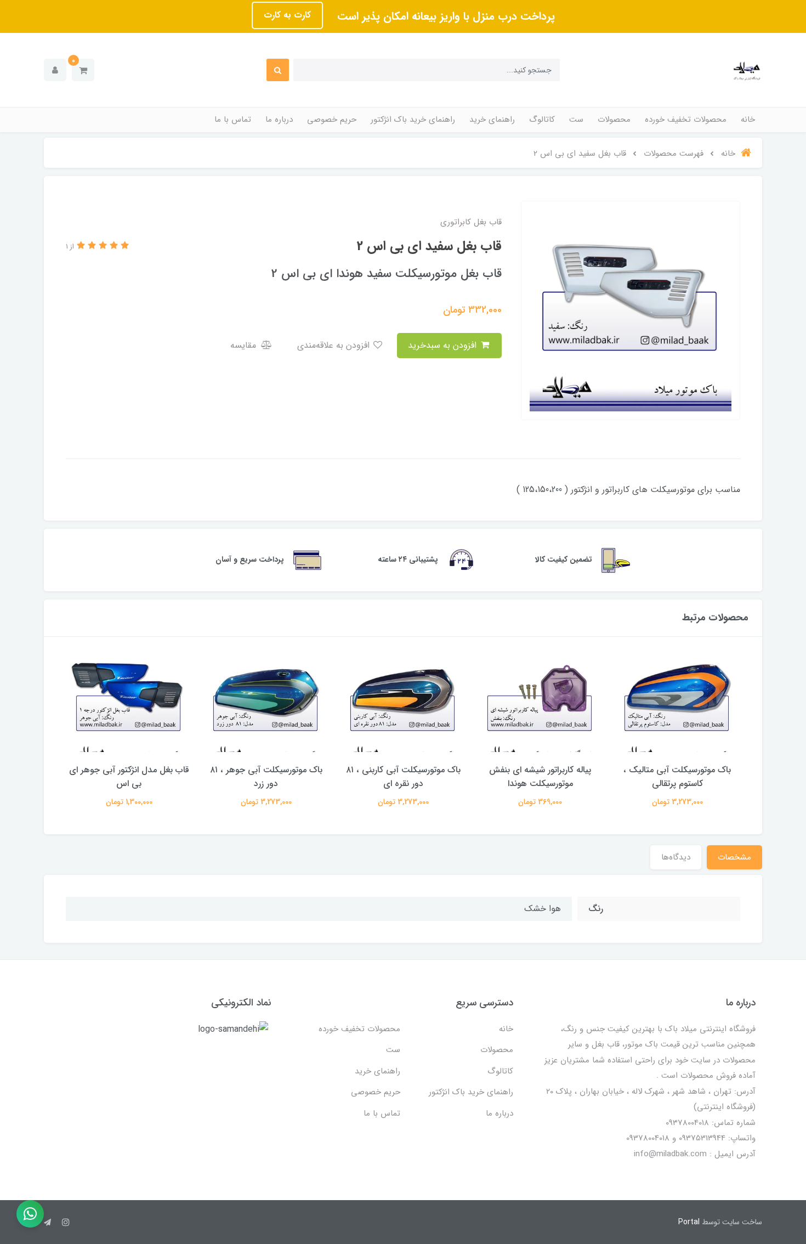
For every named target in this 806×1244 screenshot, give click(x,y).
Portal (689, 1222)
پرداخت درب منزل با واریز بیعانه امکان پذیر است (444, 16)
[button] (83, 70)
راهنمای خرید (492, 119)
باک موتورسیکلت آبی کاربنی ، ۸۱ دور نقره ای (403, 776)
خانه (748, 119)
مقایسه (244, 345)
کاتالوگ (542, 119)
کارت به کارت (287, 15)
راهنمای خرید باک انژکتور (413, 119)
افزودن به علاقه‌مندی (334, 345)
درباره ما (279, 119)
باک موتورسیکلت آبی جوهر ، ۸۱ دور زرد (266, 776)
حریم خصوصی (331, 119)
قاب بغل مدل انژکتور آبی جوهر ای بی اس (129, 776)
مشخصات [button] (734, 857)
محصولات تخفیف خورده (685, 119)
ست (576, 119)
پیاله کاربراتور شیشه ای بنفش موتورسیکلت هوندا (540, 776)
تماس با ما (232, 119)
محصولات (614, 119)
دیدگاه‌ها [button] (675, 857)
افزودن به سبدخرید (443, 345)
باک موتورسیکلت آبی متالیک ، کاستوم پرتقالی (677, 776)
